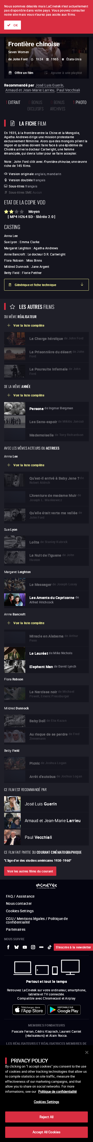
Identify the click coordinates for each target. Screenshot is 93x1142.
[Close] (86, 1052)
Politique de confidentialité (57, 1091)
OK (15, 25)
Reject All (46, 1117)
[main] (46, 1093)
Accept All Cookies (46, 1132)
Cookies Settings (46, 1101)
